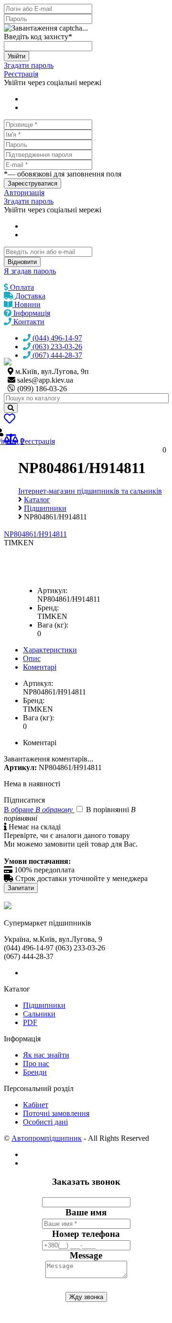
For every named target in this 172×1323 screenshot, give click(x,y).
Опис (32, 658)
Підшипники (44, 1005)
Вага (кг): (52, 625)
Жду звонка (86, 1297)
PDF (30, 1022)
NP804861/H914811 (35, 534)
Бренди (35, 1072)
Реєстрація (21, 74)
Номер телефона (86, 1234)
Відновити (22, 261)
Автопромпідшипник (46, 1138)
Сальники (39, 1014)
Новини (26, 304)
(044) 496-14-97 (56, 338)
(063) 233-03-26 (56, 346)
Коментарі (39, 667)
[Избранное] (9, 420)
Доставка (29, 296)
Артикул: (52, 590)
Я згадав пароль (30, 271)
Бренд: (48, 608)
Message (86, 1255)
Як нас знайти (46, 1055)
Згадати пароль (29, 65)
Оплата (21, 287)
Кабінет (35, 1105)
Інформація (30, 313)
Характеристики (50, 650)
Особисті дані (45, 1122)
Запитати (21, 888)
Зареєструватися (32, 183)
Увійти (16, 56)
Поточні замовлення (56, 1113)
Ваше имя (86, 1212)
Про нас (36, 1063)
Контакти (27, 322)
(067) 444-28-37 (56, 355)
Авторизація (24, 192)
